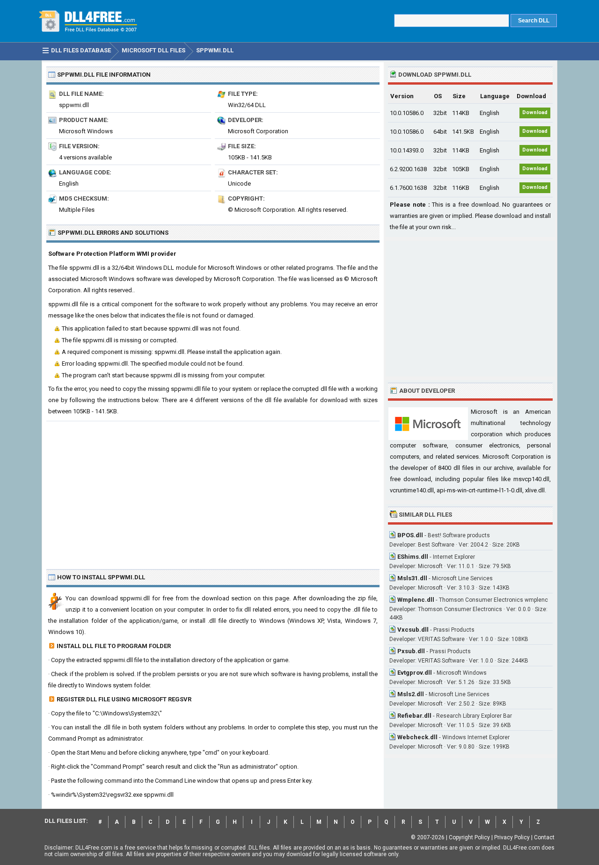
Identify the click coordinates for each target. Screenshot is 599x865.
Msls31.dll (412, 578)
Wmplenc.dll (415, 599)
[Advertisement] (213, 491)
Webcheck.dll (417, 737)
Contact (544, 837)
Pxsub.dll (411, 651)
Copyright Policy (469, 837)
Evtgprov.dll (414, 672)
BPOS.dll (410, 535)
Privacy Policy (512, 837)
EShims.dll (412, 556)
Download (535, 112)
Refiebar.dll (414, 715)
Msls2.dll (410, 694)
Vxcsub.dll (413, 629)
